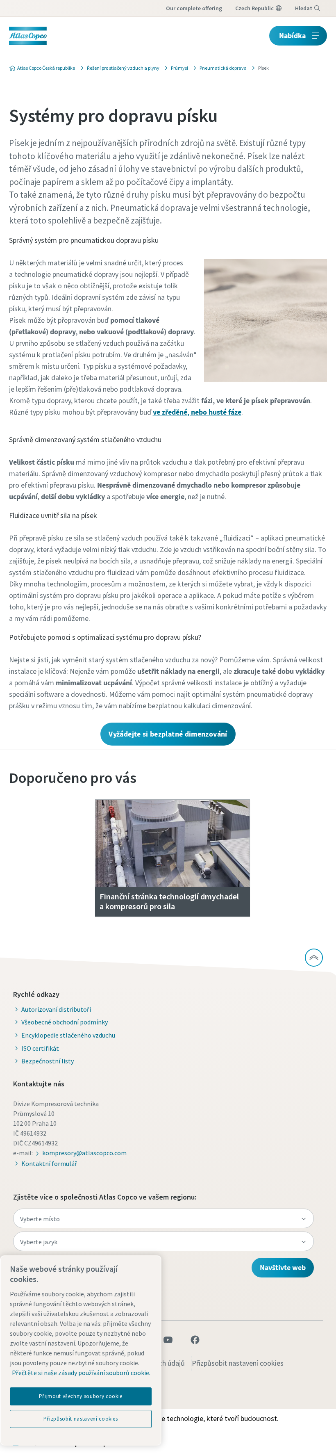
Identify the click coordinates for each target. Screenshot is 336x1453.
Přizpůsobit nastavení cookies (238, 1363)
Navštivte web (283, 1267)
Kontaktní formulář (49, 1163)
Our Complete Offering (194, 8)
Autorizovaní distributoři (56, 1009)
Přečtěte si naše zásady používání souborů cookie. (81, 1373)
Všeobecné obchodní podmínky (64, 1022)
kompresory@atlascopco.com (84, 1153)
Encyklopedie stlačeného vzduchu (68, 1035)
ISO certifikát (40, 1048)
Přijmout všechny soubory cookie (81, 1396)
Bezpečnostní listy (47, 1061)
